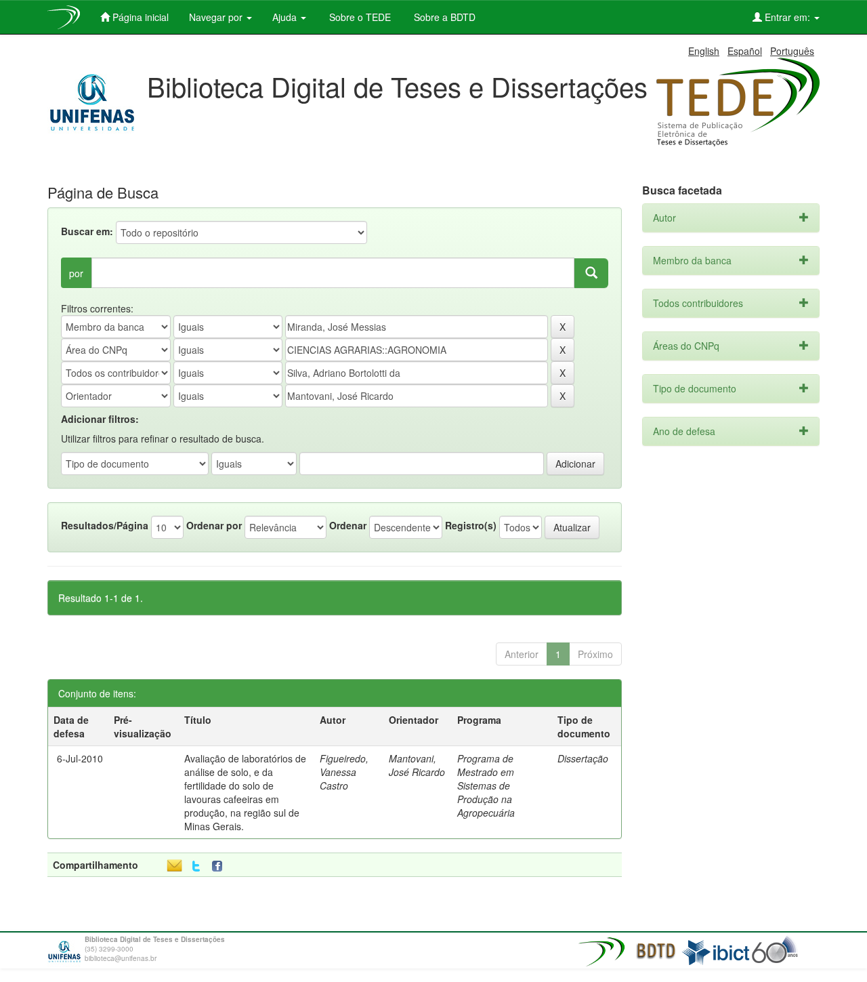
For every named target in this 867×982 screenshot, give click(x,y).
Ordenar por (214, 525)
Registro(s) (470, 525)
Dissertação (582, 758)
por (76, 273)
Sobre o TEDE (358, 17)
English (703, 51)
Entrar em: (787, 17)
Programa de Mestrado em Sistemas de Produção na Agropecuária (486, 785)
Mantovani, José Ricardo (417, 765)
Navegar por (217, 17)
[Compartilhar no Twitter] (196, 866)
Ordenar (347, 525)
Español (744, 51)
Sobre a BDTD (443, 17)
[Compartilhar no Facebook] (220, 866)
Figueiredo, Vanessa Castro (344, 772)
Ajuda (285, 17)
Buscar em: (87, 231)
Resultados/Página (104, 525)
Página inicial (139, 17)
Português (792, 51)
